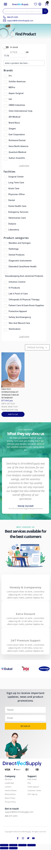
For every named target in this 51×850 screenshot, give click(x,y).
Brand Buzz (14, 122)
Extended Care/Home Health (23, 266)
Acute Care (13, 188)
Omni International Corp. (21, 111)
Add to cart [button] (13, 414)
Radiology (14, 249)
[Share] (22, 845)
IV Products (14, 287)
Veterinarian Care (17, 218)
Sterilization (15, 329)
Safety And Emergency (20, 317)
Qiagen (12, 128)
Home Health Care (17, 206)
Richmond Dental (17, 140)
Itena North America (18, 146)
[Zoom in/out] (4, 845)
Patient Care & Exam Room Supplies (26, 305)
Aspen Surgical (16, 93)
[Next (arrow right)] (13, 848)
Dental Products (17, 254)
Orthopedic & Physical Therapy (24, 299)
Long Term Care (16, 182)
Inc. (10, 75)
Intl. (10, 99)
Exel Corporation (17, 134)
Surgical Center (16, 176)
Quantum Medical (17, 152)
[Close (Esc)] (31, 845)
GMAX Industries (17, 105)
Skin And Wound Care (19, 323)
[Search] (45, 11)
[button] (5, 4)
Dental (11, 200)
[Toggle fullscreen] (13, 845)
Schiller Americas (17, 81)
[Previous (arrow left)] (4, 848)
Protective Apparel (18, 311)
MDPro (12, 87)
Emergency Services (18, 212)
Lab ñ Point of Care (18, 293)
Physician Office (16, 194)
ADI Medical (14, 117)
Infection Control (17, 282)
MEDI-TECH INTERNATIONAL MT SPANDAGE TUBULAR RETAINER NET (10, 393)
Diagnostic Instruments (20, 260)
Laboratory (13, 229)
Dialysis (12, 223)
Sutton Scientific (17, 158)
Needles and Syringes (20, 243)
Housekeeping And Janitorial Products (24, 276)
